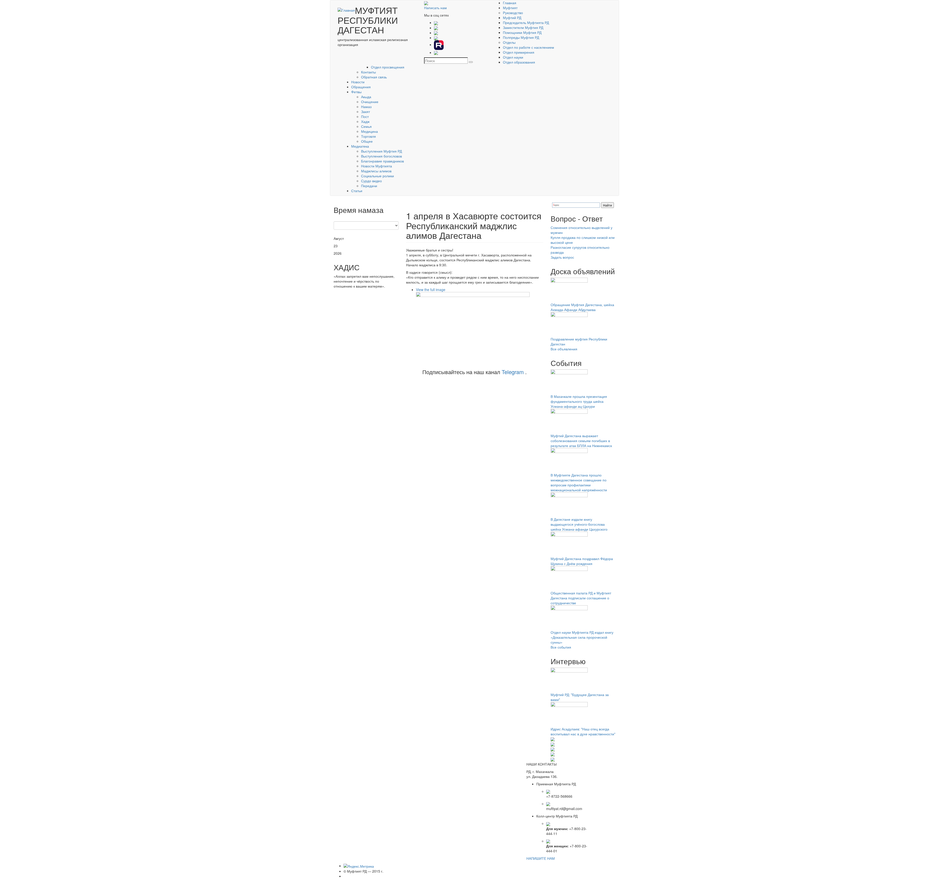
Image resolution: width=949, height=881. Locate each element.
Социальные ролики (377, 175)
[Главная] (346, 10)
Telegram (513, 372)
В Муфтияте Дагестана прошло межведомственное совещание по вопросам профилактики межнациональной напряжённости (579, 482)
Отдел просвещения (387, 67)
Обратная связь (374, 76)
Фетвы (356, 91)
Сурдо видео (371, 180)
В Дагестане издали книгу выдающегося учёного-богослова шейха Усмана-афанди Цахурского (579, 524)
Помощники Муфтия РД (522, 32)
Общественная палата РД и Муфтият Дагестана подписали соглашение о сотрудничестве (581, 597)
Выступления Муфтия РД (381, 151)
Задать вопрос (562, 257)
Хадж (365, 121)
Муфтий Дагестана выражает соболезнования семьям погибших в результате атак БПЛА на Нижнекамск (581, 440)
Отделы (509, 42)
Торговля (368, 136)
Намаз (366, 106)
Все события (561, 647)
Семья (366, 126)
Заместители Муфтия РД (523, 27)
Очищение (369, 101)
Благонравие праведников (382, 160)
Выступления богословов (381, 156)
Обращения (361, 86)
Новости (358, 81)
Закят (365, 111)
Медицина (369, 131)
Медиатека (360, 146)
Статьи (356, 190)
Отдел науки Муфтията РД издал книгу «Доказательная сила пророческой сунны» (582, 637)
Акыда (366, 96)
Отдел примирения (518, 52)
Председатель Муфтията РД (526, 22)
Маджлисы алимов (376, 170)
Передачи (369, 185)
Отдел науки (513, 57)
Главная (509, 2)
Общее (367, 141)
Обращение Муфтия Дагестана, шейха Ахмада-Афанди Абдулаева (582, 307)
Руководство (513, 12)
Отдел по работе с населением (528, 47)
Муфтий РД (512, 17)
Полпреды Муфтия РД (521, 37)
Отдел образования (519, 62)
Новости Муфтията (376, 165)
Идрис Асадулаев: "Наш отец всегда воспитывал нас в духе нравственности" (583, 731)
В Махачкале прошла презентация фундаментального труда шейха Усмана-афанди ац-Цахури (579, 401)
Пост (365, 116)
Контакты (368, 71)
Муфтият (510, 7)
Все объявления (564, 348)
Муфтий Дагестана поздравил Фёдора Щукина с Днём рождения (582, 561)
